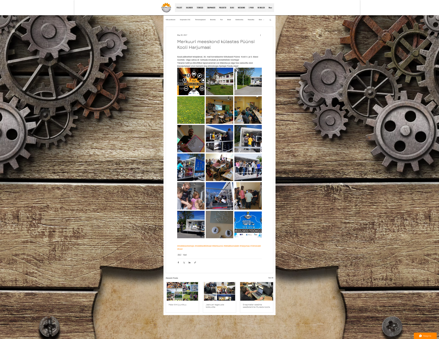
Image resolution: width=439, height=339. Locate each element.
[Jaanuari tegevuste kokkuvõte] (219, 291)
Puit (221, 19)
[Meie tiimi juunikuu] (182, 291)
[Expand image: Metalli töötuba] (191, 81)
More (260, 19)
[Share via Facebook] (178, 262)
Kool (185, 255)
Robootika (251, 19)
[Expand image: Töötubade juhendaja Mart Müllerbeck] (191, 138)
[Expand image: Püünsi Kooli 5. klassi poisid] (248, 110)
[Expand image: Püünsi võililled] (191, 110)
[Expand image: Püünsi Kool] (219, 81)
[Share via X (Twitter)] (184, 262)
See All (270, 278)
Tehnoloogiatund (200, 19)
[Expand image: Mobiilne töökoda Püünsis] (248, 81)
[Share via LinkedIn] (189, 262)
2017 (179, 255)
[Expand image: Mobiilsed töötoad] (219, 110)
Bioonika (213, 19)
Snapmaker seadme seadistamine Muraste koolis (256, 305)
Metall (229, 19)
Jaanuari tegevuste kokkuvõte (215, 305)
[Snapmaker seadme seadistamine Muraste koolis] (256, 291)
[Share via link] (195, 262)
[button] (270, 20)
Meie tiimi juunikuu (177, 304)
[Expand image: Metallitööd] (219, 224)
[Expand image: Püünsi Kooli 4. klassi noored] (219, 167)
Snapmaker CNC (185, 19)
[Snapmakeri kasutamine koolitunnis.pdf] (266, 334)
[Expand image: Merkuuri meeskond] (191, 224)
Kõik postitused (170, 19)
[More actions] (260, 35)
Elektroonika (239, 19)
